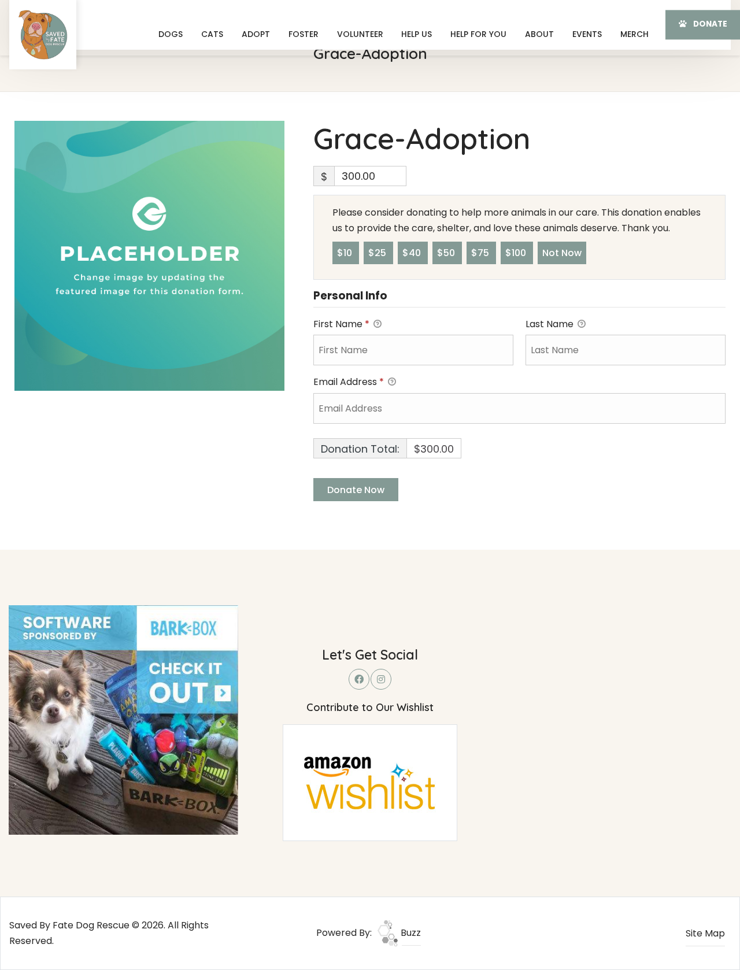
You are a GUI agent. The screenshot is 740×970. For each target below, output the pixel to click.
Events (587, 34)
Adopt (256, 34)
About (539, 34)
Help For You (478, 34)
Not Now (562, 253)
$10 (345, 253)
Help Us (416, 34)
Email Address (348, 381)
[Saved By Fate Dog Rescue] (43, 35)
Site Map (705, 933)
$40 (412, 253)
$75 (481, 253)
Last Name (551, 324)
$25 (378, 253)
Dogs (170, 34)
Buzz (409, 932)
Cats (212, 34)
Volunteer (360, 34)
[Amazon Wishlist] (370, 782)
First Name (341, 324)
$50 (447, 253)
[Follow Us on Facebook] (359, 679)
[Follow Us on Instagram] (381, 679)
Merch (634, 34)
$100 (516, 253)
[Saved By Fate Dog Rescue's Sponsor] (123, 719)
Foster (303, 34)
